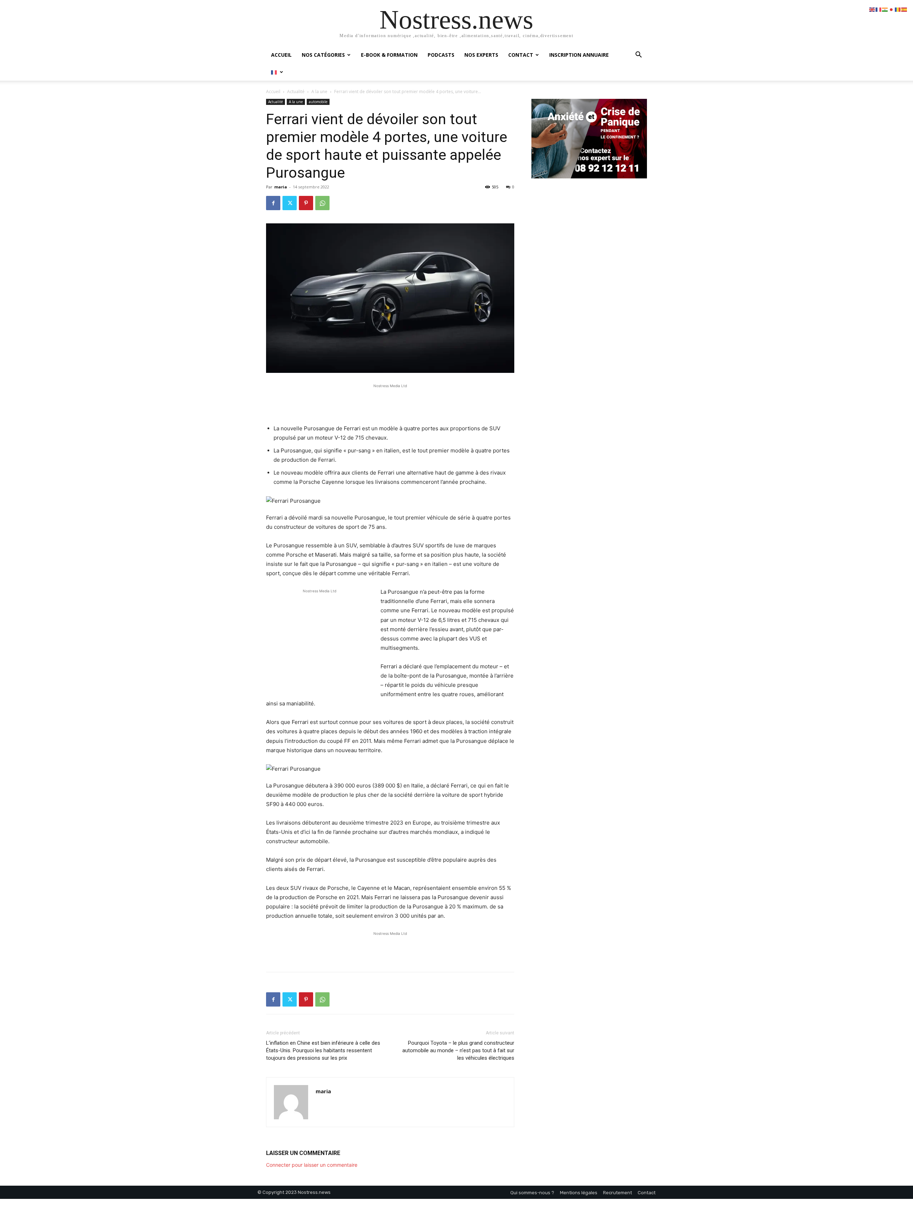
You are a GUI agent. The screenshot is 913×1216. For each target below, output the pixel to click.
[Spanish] (904, 9)
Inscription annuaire (579, 54)
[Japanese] (891, 9)
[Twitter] (289, 203)
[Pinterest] (306, 203)
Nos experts (481, 54)
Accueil (281, 54)
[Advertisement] (390, 400)
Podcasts (441, 54)
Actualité (296, 91)
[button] (638, 55)
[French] (277, 72)
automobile (318, 101)
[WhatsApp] (322, 203)
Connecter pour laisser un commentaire (311, 1165)
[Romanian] (898, 9)
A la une (319, 91)
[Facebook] (273, 203)
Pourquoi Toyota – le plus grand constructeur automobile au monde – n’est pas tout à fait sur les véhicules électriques (458, 1050)
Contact (520, 54)
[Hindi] (885, 9)
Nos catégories (323, 54)
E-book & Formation (389, 54)
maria (280, 186)
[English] (872, 9)
